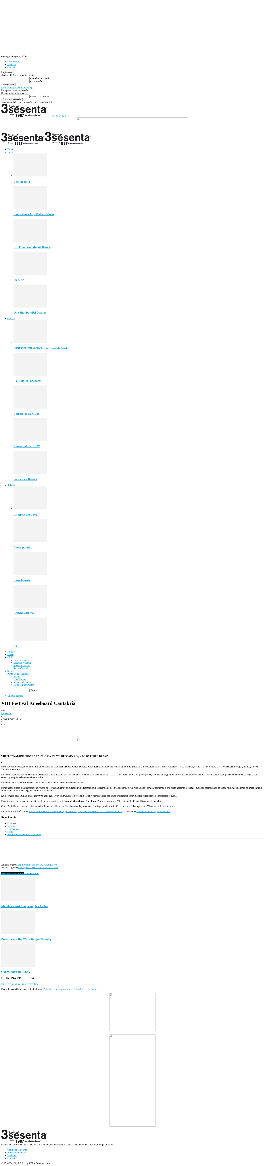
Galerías (11, 318)
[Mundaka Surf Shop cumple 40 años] (18, 900)
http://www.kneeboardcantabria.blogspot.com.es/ (53, 811)
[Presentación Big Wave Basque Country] (18, 933)
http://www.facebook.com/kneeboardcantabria (100, 811)
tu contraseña (36, 81)
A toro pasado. (22, 547)
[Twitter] (17, 729)
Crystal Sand (21, 181)
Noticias (11, 651)
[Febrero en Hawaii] (30, 473)
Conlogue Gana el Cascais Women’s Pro (38, 867)
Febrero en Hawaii (25, 479)
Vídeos (10, 152)
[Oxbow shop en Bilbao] (18, 966)
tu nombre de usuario (40, 78)
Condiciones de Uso (17, 1150)
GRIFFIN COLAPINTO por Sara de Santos (41, 348)
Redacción (6, 713)
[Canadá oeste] (30, 574)
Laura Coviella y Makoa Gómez (33, 214)
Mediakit (11, 64)
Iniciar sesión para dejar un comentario (19, 984)
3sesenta (11, 826)
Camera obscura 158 (26, 413)
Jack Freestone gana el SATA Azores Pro (37, 864)
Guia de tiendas (21, 660)
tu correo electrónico (39, 96)
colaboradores (14, 61)
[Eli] (30, 639)
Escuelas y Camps (22, 662)
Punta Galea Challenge (18, 673)
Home (10, 149)
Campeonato (13, 829)
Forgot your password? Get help (17, 87)
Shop (9, 671)
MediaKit (12, 1155)
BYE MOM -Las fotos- (27, 380)
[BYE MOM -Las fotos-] (30, 375)
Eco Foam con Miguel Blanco (32, 247)
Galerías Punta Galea (23, 685)
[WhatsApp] (39, 729)
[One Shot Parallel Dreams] (30, 306)
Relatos (11, 485)
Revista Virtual (20, 668)
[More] (50, 729)
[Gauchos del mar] (30, 607)
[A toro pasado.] (30, 541)
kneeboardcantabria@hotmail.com (153, 811)
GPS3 (10, 657)
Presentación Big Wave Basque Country (26, 939)
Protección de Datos (17, 1152)
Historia (17, 676)
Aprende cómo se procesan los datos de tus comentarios (70, 989)
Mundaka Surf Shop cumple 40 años (24, 906)
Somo (10, 831)
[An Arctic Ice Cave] (30, 508)
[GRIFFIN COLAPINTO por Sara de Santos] (30, 342)
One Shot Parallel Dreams (29, 312)
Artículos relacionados (12, 873)
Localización (19, 679)
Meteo (10, 654)
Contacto (11, 67)
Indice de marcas (21, 665)
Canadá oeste (21, 580)
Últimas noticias (15, 695)
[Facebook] (6, 729)
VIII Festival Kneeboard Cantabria (24, 834)
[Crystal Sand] (30, 175)
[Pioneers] (30, 274)
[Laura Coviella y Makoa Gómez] (30, 208)
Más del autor (31, 873)
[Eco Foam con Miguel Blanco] (30, 241)
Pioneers (18, 279)
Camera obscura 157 (26, 446)
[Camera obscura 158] (30, 407)
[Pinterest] (28, 729)
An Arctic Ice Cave (25, 514)
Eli (15, 645)
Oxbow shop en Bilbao (15, 971)
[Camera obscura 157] (30, 440)
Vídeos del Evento (22, 682)
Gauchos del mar (24, 612)
